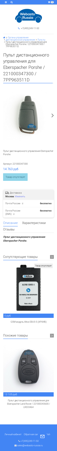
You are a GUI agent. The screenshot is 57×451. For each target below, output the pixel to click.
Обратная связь (32, 434)
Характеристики (34, 223)
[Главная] (4, 37)
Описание (10, 223)
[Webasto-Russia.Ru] (28, 16)
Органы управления (18, 37)
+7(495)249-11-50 (30, 28)
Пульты (41, 40)
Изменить (20, 196)
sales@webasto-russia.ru (30, 445)
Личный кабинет (13, 434)
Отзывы (9, 229)
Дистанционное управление (20, 40)
